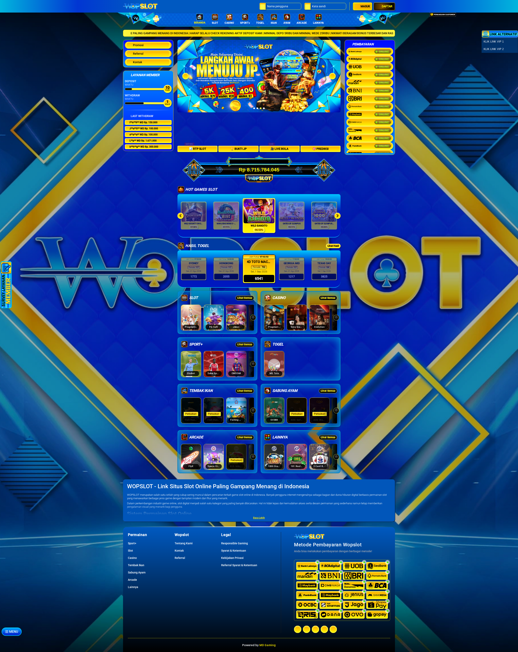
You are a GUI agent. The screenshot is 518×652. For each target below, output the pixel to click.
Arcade (132, 579)
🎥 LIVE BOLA (279, 148)
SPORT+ (245, 22)
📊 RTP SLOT (196, 148)
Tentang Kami (184, 543)
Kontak (137, 62)
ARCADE (302, 22)
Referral (138, 53)
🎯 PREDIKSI (320, 148)
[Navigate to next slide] (337, 216)
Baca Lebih (259, 517)
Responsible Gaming (234, 543)
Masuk (365, 6)
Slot (130, 550)
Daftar (387, 6)
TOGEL (260, 22)
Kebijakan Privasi (232, 557)
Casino (132, 557)
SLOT (215, 22)
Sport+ (132, 543)
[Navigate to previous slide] (180, 216)
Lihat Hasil (333, 246)
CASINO (229, 22)
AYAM (287, 22)
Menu (13, 632)
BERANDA (199, 22)
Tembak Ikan (136, 565)
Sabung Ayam (136, 572)
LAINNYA (318, 22)
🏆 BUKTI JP (238, 148)
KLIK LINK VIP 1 (494, 41)
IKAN (274, 22)
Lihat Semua (244, 298)
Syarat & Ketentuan (233, 550)
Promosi (138, 45)
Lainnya (133, 587)
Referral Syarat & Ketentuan (239, 565)
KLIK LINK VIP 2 (494, 49)
